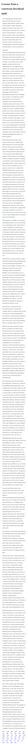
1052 (3, 742)
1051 (15, 736)
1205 (3, 731)
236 (11, 738)
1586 (3, 736)
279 (19, 738)
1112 (8, 738)
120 (11, 736)
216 (7, 736)
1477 (3, 738)
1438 (3, 735)
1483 (7, 733)
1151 (12, 735)
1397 (20, 735)
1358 (8, 731)
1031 (24, 735)
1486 (23, 733)
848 (16, 735)
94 (21, 740)
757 (14, 740)
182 (23, 731)
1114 (23, 736)
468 (19, 733)
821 (23, 738)
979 (19, 736)
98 (2, 740)
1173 (7, 740)
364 (7, 742)
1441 (15, 733)
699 (15, 738)
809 (15, 742)
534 (3, 733)
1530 (16, 731)
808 (12, 731)
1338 (8, 735)
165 (10, 740)
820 (18, 740)
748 (20, 731)
